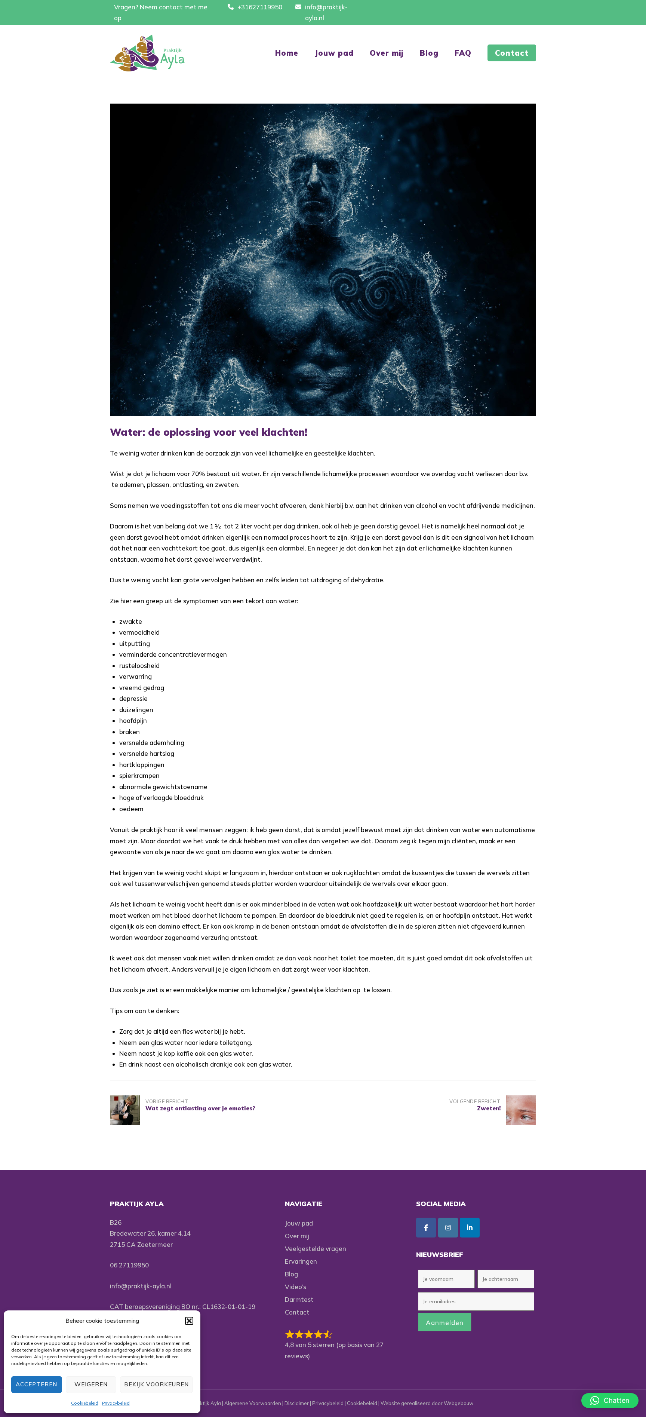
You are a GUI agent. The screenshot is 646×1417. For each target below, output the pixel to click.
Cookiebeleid (84, 1403)
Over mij (387, 53)
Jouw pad (334, 53)
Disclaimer (296, 1403)
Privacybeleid (116, 1403)
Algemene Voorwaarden (252, 1403)
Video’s (295, 1287)
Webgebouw (458, 1403)
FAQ (463, 53)
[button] (189, 1321)
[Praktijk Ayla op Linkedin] (470, 1227)
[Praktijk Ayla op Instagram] (448, 1227)
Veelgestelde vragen (315, 1248)
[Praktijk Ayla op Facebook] (426, 1227)
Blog (429, 53)
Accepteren (36, 1384)
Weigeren (91, 1384)
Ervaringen (301, 1261)
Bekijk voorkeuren (156, 1384)
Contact (512, 53)
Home (286, 53)
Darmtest (299, 1299)
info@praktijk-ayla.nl (141, 1286)
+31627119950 (259, 7)
